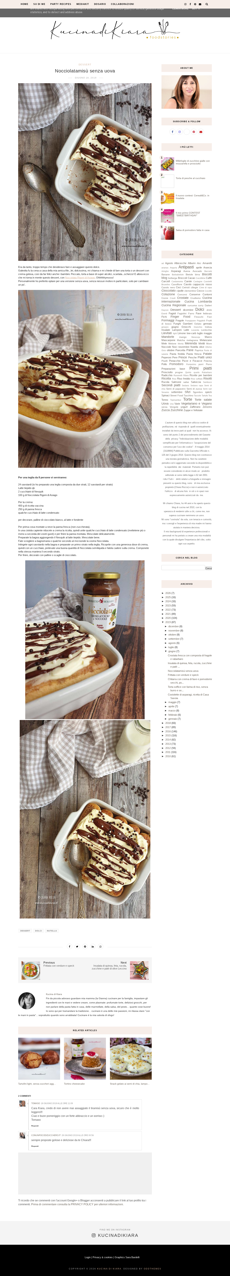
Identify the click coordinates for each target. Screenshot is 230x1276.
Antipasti (186, 267)
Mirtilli (202, 343)
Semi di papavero (176, 389)
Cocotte (208, 291)
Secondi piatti (170, 385)
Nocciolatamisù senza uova (183, 670)
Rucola (165, 382)
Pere (174, 357)
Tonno (164, 399)
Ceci (178, 287)
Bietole (189, 274)
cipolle (180, 290)
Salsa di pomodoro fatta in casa (192, 230)
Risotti (207, 378)
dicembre (188, 309)
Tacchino (188, 395)
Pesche (192, 357)
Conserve (194, 294)
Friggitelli (201, 321)
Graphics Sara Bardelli (127, 1257)
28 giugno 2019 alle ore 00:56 (78, 1135)
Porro (209, 364)
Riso (174, 379)
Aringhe (165, 271)
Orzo (163, 350)
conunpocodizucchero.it (46, 1135)
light (175, 333)
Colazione (168, 294)
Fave (198, 313)
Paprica (199, 350)
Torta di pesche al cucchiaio (190, 178)
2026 (168, 593)
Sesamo (165, 392)
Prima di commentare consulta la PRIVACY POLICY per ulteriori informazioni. (77, 1204)
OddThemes (152, 1269)
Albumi (191, 263)
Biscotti (207, 274)
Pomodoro (176, 364)
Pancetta (180, 350)
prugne (179, 372)
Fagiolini (181, 313)
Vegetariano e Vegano (196, 403)
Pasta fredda (177, 353)
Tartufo (205, 395)
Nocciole (166, 346)
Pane (189, 350)
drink (209, 310)
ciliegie (194, 287)
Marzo (208, 336)
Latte (186, 329)
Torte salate (203, 399)
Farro (191, 313)
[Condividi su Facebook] (69, 946)
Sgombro (198, 392)
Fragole (180, 320)
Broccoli (182, 277)
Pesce (182, 357)
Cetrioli (186, 287)
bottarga (172, 278)
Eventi (164, 313)
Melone (172, 343)
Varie (177, 403)
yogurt (184, 406)
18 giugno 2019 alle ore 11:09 (57, 1103)
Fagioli (172, 313)
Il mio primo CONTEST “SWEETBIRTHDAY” (188, 214)
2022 (168, 609)
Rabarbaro (207, 372)
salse (186, 382)
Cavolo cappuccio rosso (198, 284)
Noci (174, 346)
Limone (182, 333)
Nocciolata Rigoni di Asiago (80, 277)
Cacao (191, 277)
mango (183, 337)
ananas (164, 268)
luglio (200, 333)
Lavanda (195, 330)
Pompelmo (191, 364)
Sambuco (207, 382)
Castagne (197, 281)
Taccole (197, 395)
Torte (187, 399)
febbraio (207, 313)
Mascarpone (168, 340)
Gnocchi (186, 326)
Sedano (185, 385)
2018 (168, 723)
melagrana (192, 340)
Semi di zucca (194, 389)
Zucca (165, 410)
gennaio (207, 323)
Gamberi (187, 323)
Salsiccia (196, 382)
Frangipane (190, 321)
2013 (168, 743)
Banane (165, 274)
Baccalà (208, 271)
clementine (190, 291)
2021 (168, 613)
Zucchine (177, 410)
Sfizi (187, 392)
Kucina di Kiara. (109, 1269)
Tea (210, 395)
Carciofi (165, 281)
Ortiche (208, 347)
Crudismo (195, 298)
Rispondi (35, 1126)
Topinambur (175, 400)
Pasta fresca (193, 353)
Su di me (39, 4)
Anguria (173, 268)
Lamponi (177, 329)
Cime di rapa (205, 287)
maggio (208, 333)
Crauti (172, 298)
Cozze (164, 298)
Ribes (186, 375)
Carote (188, 281)
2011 (168, 752)
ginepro (165, 327)
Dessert (85, 64)
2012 (168, 748)
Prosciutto (167, 372)
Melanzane (206, 340)
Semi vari (207, 389)
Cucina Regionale (173, 305)
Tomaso (35, 1103)
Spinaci (165, 395)
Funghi (177, 323)
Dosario (100, 4)
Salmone (176, 382)
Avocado (197, 271)
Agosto (169, 263)
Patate (207, 353)
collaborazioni (122, 4)
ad (162, 263)
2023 (168, 605)
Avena (186, 271)
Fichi (164, 316)
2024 (168, 601)
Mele (164, 343)
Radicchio (166, 375)
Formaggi (167, 320)
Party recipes (60, 4)
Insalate (165, 329)
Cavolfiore (176, 284)
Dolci (38, 931)
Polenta (208, 361)
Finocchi (198, 317)
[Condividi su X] (77, 946)
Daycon (165, 310)
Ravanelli (178, 375)
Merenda (191, 343)
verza (164, 407)
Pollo (164, 364)
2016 (168, 731)
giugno (175, 326)
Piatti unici (205, 357)
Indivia (208, 327)
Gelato (197, 324)
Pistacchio (174, 360)
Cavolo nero (168, 287)
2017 (168, 727)
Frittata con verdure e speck (183, 674)
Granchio (198, 327)
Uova (165, 403)
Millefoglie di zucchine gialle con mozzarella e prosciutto (193, 162)
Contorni (207, 294)
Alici (199, 263)
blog (164, 278)
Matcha (181, 340)
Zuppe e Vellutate (193, 410)
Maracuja (195, 337)
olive (201, 346)
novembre (183, 346)
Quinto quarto (192, 372)
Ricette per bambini (201, 375)
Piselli (164, 361)
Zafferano (195, 406)
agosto (172, 643)
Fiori (209, 317)
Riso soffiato (197, 379)
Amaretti (207, 263)
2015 (168, 735)
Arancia (207, 267)
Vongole (174, 407)
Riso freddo (183, 378)
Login (88, 1257)
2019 (168, 622)
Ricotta (166, 378)
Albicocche (180, 263)
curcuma (192, 305)
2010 (168, 756)
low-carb (191, 333)
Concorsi (182, 294)
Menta (181, 344)
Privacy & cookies (103, 1257)
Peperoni (166, 357)
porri (201, 364)
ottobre (170, 350)
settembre (176, 392)
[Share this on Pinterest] (85, 946)
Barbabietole (178, 274)
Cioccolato (168, 290)
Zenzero (207, 406)
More (209, 343)
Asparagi (176, 271)
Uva (172, 404)
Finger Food (180, 316)
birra (197, 274)
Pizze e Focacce (192, 360)
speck (208, 392)
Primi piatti (200, 368)
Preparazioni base (173, 368)
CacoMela (200, 278)
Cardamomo (177, 281)
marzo (172, 710)
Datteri (208, 305)
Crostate (183, 298)
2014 (168, 739)
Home (24, 4)
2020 (168, 617)
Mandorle (167, 336)
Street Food (176, 395)
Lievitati (166, 333)
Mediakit (82, 4)
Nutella (52, 931)
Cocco (200, 290)
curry (200, 305)
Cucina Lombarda (198, 301)
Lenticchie (206, 330)
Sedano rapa (196, 385)
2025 (168, 597)
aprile (199, 267)
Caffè (209, 277)
